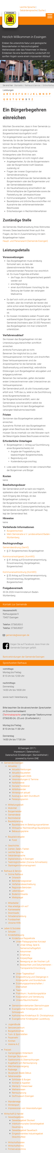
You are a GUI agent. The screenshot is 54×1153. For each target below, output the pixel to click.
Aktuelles (12, 766)
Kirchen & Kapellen (21, 1083)
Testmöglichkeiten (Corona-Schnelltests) (27, 862)
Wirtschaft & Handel (13, 1113)
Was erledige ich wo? (18, 906)
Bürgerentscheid (15, 531)
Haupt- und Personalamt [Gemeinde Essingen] (25, 241)
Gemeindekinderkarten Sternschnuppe (30, 1005)
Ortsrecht (16, 877)
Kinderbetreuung (16, 935)
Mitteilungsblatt (15, 804)
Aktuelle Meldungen (21, 769)
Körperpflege (26, 958)
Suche (41, 10)
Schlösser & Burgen (21, 1079)
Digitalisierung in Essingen (21, 859)
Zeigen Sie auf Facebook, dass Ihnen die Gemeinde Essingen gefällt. (29, 646)
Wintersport (13, 1105)
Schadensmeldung (17, 916)
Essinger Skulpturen (17, 1056)
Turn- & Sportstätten (18, 1034)
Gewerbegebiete (16, 1117)
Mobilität (12, 808)
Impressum (19, 751)
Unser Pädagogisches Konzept (31, 941)
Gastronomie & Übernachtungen (23, 1059)
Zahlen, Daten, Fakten (18, 849)
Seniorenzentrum (16, 1027)
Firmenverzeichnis (17, 1149)
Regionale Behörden (21, 887)
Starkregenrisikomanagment (22, 865)
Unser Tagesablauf (25, 973)
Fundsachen (14, 919)
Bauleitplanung (15, 821)
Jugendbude (14, 1024)
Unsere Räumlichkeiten (27, 1000)
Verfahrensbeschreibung (24, 884)
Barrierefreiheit (40, 755)
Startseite (18, 85)
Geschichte (13, 845)
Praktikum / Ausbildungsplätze (31, 993)
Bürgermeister (15, 811)
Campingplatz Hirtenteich (20, 1053)
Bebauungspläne (20, 831)
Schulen (12, 931)
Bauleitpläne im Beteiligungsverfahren (30, 824)
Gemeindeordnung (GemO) (16, 547)
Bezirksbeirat (14, 818)
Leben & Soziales (12, 928)
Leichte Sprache (27, 7)
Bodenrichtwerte (20, 894)
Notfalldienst (18, 782)
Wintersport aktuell (21, 792)
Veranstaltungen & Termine (25, 779)
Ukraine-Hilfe (14, 923)
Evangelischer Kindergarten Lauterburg (31, 1019)
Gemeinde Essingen (13, 763)
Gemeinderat (14, 814)
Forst (14, 840)
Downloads (13, 913)
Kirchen (11, 1041)
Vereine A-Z (13, 1044)
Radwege (12, 1069)
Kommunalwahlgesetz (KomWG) (19, 556)
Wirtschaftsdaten (16, 1142)
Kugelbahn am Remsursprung (22, 1063)
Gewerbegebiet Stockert (23, 1120)
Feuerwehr (13, 1037)
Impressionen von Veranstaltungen (25, 1108)
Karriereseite (14, 909)
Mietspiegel (17, 897)
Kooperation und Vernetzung (30, 996)
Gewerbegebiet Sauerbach (24, 1130)
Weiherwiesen (18, 1089)
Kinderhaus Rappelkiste (23, 938)
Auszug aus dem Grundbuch (26, 796)
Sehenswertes (14, 1076)
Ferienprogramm (20, 799)
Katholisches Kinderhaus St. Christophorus (32, 1015)
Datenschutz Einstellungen (18, 755)
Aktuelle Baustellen (21, 772)
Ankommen (25, 951)
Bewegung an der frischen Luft (34, 961)
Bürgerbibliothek (16, 1031)
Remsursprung (19, 1092)
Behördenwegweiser (21, 881)
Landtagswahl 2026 (21, 776)
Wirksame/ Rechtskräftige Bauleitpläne (31, 828)
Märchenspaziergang (18, 1066)
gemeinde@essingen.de (17, 635)
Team (18, 990)
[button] (50, 16)
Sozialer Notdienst (21, 786)
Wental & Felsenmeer (22, 1086)
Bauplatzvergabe (16, 836)
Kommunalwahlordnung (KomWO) (19, 572)
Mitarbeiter (13, 903)
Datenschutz (33, 751)
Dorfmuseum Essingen (23, 1096)
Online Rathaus (15, 874)
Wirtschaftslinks (16, 1145)
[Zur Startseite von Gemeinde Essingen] (10, 21)
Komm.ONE (33, 758)
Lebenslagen (18, 891)
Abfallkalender (19, 789)
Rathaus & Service (32, 85)
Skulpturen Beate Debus (19, 1073)
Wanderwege (14, 1101)
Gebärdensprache (28, 10)
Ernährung (25, 955)
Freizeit (7, 1049)
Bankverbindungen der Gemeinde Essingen (23, 656)
